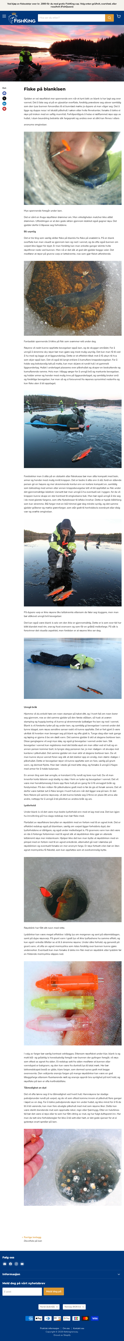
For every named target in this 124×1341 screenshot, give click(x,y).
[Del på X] (4, 98)
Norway (73, 1306)
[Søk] (109, 18)
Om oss (66, 1328)
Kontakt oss (78, 1328)
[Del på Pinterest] (4, 109)
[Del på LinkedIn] (4, 104)
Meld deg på (53, 1291)
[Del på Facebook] (4, 93)
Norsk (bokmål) (47, 1306)
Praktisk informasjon (49, 1328)
